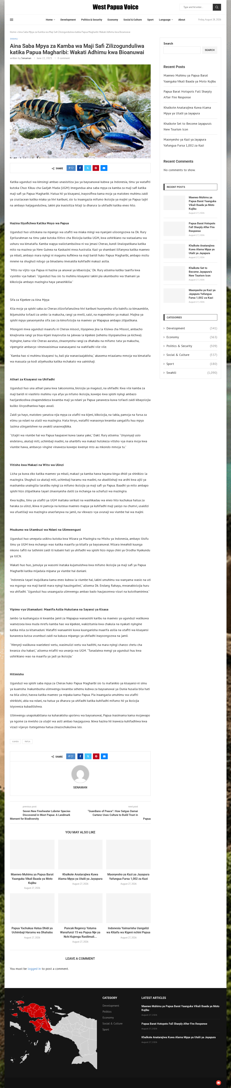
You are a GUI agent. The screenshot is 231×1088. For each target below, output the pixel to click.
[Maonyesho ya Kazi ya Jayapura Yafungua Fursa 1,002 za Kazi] (128, 854)
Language (165, 19)
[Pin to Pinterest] (96, 168)
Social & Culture (132, 19)
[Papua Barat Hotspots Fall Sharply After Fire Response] (174, 229)
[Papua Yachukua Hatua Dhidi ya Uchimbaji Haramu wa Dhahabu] (32, 908)
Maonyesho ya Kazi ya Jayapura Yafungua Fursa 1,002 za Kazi (202, 294)
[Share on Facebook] (80, 168)
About (181, 19)
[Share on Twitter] (87, 168)
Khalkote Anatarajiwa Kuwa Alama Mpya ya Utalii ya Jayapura (202, 249)
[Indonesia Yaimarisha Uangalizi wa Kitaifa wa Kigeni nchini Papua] (128, 908)
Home (49, 19)
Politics (107, 1011)
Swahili (191, 372)
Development (68, 19)
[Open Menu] (11, 19)
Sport (150, 19)
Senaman (26, 58)
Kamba (15, 741)
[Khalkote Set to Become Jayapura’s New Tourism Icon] (174, 273)
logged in (34, 969)
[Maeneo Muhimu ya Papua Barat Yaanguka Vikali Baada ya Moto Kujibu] (32, 854)
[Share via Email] (104, 168)
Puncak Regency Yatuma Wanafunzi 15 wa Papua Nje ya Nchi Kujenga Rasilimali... (80, 932)
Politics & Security (91, 19)
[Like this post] (72, 168)
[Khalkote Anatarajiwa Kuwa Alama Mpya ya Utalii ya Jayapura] (80, 854)
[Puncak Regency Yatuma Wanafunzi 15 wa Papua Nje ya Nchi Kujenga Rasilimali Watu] (80, 908)
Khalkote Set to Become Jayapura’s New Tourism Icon (200, 271)
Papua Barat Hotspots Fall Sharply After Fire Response (202, 227)
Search (217, 7)
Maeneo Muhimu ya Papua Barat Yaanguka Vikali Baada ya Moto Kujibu (32, 879)
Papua (27, 741)
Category (110, 998)
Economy (113, 19)
